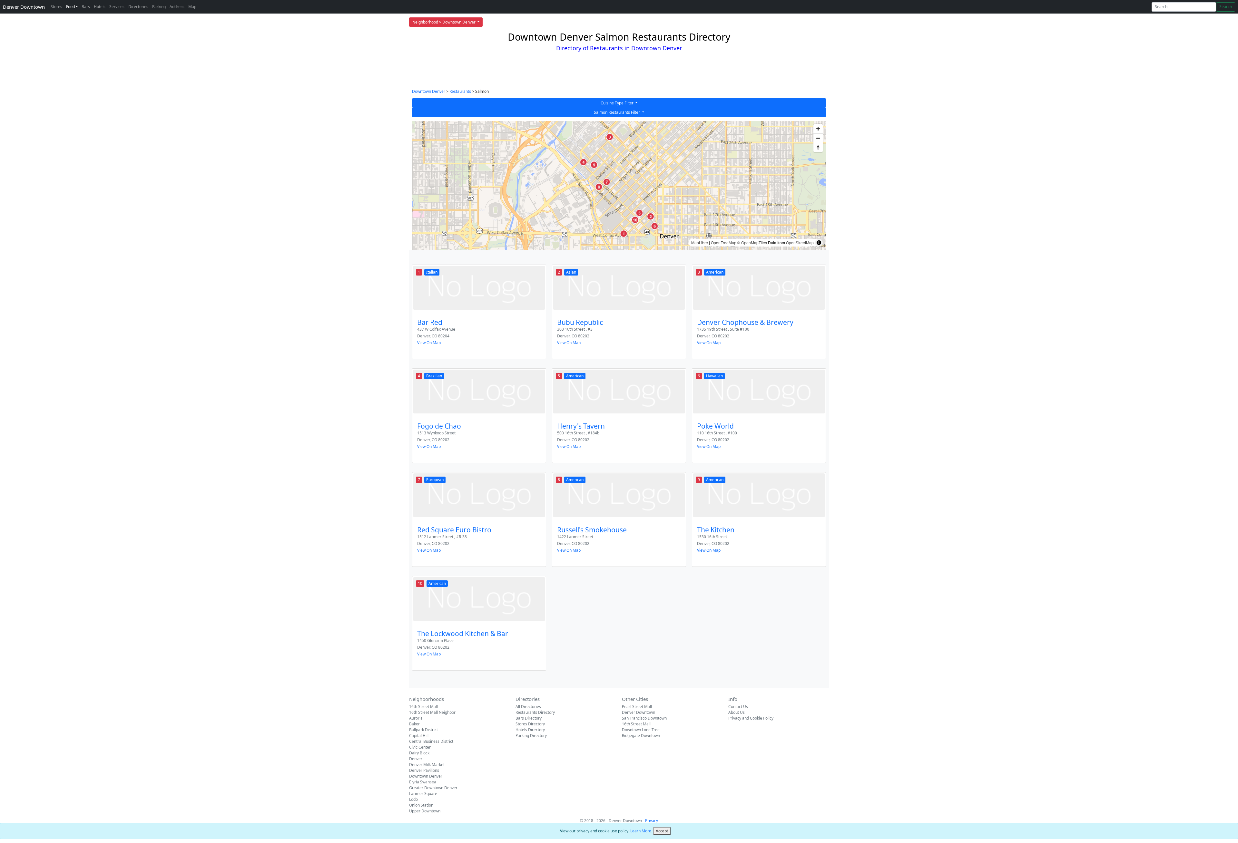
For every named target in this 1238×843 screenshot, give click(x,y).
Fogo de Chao (439, 426)
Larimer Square (423, 793)
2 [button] (650, 216)
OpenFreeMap (723, 242)
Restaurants (460, 91)
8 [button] (599, 187)
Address (177, 6)
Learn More (640, 831)
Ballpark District (423, 729)
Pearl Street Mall (637, 706)
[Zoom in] (818, 128)
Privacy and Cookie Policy (750, 718)
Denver (415, 758)
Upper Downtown (424, 811)
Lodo (413, 799)
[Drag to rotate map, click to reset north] (818, 147)
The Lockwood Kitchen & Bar (462, 633)
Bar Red (429, 322)
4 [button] (583, 162)
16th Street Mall (423, 706)
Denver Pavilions (424, 770)
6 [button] (654, 226)
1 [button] (624, 234)
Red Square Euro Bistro (454, 529)
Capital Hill (418, 735)
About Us (736, 712)
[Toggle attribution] (819, 243)
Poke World (715, 426)
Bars (86, 6)
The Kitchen (715, 529)
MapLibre (699, 242)
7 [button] (606, 182)
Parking (159, 6)
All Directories (528, 706)
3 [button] (609, 137)
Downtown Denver (428, 91)
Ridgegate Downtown (641, 735)
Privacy (651, 820)
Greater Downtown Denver (433, 787)
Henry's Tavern (581, 426)
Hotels (99, 6)
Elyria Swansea (422, 782)
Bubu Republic (580, 322)
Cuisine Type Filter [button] (617, 103)
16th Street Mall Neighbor (432, 712)
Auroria (416, 718)
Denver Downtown (24, 7)
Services (116, 6)
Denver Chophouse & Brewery (745, 322)
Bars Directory (529, 718)
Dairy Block (419, 753)
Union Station (421, 805)
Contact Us (738, 706)
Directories (138, 6)
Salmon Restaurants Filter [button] (617, 112)
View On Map (429, 342)
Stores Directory (530, 724)
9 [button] (594, 165)
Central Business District (431, 741)
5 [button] (639, 213)
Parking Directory (531, 735)
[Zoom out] (818, 138)
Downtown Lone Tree (641, 729)
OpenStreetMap (800, 242)
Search (1225, 6)
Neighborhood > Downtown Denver (444, 22)
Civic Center (420, 747)
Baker (414, 724)
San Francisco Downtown (644, 718)
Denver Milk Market (427, 764)
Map (192, 6)
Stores (56, 6)
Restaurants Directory (535, 712)
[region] (619, 185)
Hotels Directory (530, 729)
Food (70, 6)
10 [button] (635, 220)
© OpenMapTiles (752, 242)
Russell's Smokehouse (592, 529)
